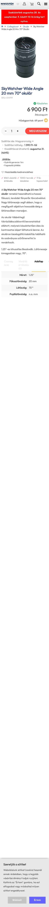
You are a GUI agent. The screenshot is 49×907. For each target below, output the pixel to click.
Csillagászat (13, 26)
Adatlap (38, 261)
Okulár (26, 26)
